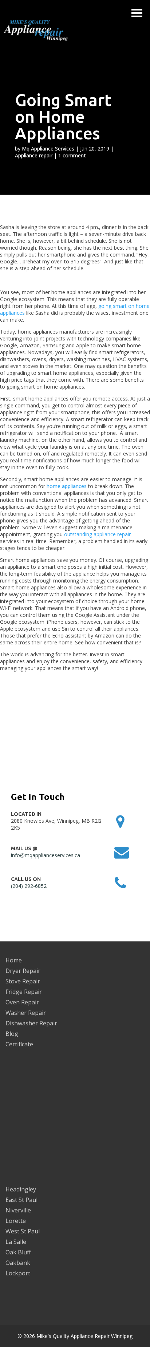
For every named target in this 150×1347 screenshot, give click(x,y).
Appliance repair (33, 155)
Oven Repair (22, 1002)
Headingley (20, 1189)
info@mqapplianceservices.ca (45, 855)
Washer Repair (25, 1013)
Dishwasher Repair (31, 1023)
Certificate (19, 1044)
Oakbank (17, 1263)
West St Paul (22, 1231)
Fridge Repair (23, 992)
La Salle (15, 1242)
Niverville (18, 1210)
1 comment (72, 155)
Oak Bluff (18, 1252)
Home (13, 960)
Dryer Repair (22, 971)
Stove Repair (22, 981)
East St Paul (21, 1200)
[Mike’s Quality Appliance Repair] (40, 31)
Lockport (17, 1273)
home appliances (67, 486)
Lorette (15, 1221)
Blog (11, 1034)
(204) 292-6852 (29, 885)
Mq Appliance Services (48, 148)
